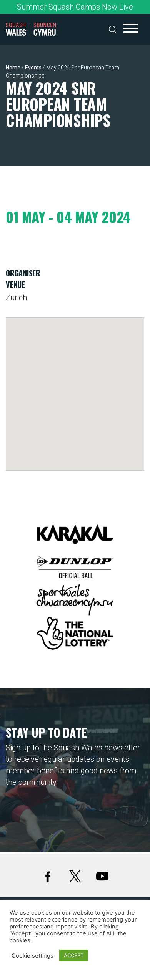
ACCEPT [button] (73, 955)
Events (33, 68)
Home (13, 68)
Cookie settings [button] (32, 955)
